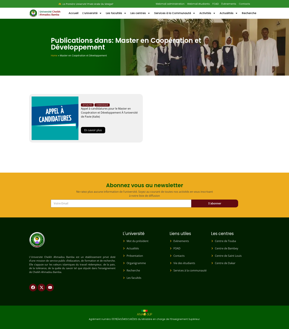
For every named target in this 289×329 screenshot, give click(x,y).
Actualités (226, 13)
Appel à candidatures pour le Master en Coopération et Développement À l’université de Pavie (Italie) (109, 112)
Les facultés (114, 13)
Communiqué (102, 105)
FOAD (215, 4)
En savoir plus (93, 130)
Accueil (73, 13)
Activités (205, 13)
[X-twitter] (41, 287)
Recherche (249, 13)
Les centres (138, 13)
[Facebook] (33, 287)
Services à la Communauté (172, 13)
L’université (90, 13)
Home (54, 55)
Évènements (228, 4)
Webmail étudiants (198, 4)
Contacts (244, 4)
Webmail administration (170, 4)
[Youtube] (50, 287)
